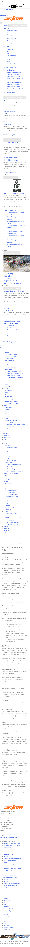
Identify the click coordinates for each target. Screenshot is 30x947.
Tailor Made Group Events (13, 283)
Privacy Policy (7, 911)
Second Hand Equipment (10, 860)
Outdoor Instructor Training (13, 291)
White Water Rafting (12, 30)
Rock (8, 51)
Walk (8, 53)
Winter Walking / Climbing (13, 76)
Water (5, 101)
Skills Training (8, 310)
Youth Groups (8, 274)
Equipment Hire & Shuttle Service (12, 858)
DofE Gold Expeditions (11, 399)
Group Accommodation (9, 864)
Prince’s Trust (8, 416)
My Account (6, 904)
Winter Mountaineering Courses (15, 74)
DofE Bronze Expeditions (11, 403)
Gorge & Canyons (11, 32)
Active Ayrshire (7, 847)
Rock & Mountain (11, 327)
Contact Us (6, 435)
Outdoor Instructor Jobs (11, 420)
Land (5, 113)
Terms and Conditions (9, 908)
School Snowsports (10, 160)
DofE (4, 394)
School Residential (10, 143)
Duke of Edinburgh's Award (13, 193)
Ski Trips (7, 392)
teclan (28, 943)
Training (5, 418)
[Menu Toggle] (1, 23)
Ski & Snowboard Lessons (14, 72)
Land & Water (8, 124)
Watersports (8, 28)
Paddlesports (10, 35)
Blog (4, 902)
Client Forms (6, 437)
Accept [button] (13, 6)
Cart (4, 439)
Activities (5, 350)
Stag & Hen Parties (8, 854)
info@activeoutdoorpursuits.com (8, 837)
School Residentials (10, 390)
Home (3, 543)
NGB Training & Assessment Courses (15, 424)
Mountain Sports (9, 49)
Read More (19, 6)
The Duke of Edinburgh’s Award (11, 845)
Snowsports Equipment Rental (15, 78)
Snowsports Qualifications (13, 330)
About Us (5, 433)
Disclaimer (6, 906)
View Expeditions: (10, 210)
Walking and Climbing (12, 431)
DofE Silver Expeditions (11, 401)
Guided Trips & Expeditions (10, 379)
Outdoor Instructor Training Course (12, 843)
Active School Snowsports (10, 852)
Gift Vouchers (6, 856)
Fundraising (7, 278)
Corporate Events (10, 281)
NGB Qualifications (10, 323)
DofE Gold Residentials (11, 397)
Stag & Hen (7, 276)
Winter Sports (8, 70)
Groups (5, 405)
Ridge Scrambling (11, 55)
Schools (5, 388)
